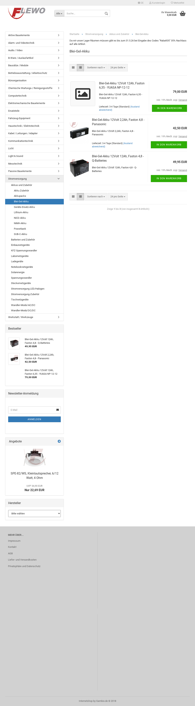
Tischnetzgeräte (20, 299)
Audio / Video (15, 50)
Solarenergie (18, 272)
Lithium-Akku (21, 212)
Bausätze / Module (18, 65)
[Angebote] (59, 441)
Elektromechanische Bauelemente (26, 103)
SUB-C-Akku (20, 234)
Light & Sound (15, 156)
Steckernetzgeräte (21, 283)
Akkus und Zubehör (21, 185)
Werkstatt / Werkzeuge (20, 317)
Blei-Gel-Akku (21, 201)
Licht (11, 148)
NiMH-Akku (20, 223)
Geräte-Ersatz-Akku (24, 207)
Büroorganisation (17, 80)
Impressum (14, 540)
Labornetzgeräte (20, 256)
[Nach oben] (184, 700)
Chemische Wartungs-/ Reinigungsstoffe (30, 88)
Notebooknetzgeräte (22, 266)
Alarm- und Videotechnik (21, 42)
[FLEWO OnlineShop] (28, 13)
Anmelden (34, 419)
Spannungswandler (21, 277)
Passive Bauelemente (20, 171)
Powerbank (20, 228)
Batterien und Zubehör (23, 239)
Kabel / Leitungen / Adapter (23, 133)
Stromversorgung (17, 178)
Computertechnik (17, 95)
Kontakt (12, 546)
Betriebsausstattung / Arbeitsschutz (27, 73)
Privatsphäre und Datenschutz (24, 566)
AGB (10, 553)
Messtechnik (15, 163)
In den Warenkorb (169, 108)
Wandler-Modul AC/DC (23, 305)
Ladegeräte (17, 261)
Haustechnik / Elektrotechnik (23, 125)
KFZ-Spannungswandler (24, 250)
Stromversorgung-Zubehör (25, 294)
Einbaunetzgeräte (20, 245)
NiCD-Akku (20, 217)
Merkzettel (178, 3)
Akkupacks (20, 195)
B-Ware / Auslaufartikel (20, 57)
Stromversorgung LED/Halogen (27, 288)
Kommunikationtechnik (20, 141)
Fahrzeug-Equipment (19, 118)
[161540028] (35, 458)
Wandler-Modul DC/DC (23, 310)
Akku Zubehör (21, 190)
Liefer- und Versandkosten (22, 559)
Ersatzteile (13, 110)
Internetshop (86, 701)
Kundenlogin (158, 3)
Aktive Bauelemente (19, 35)
